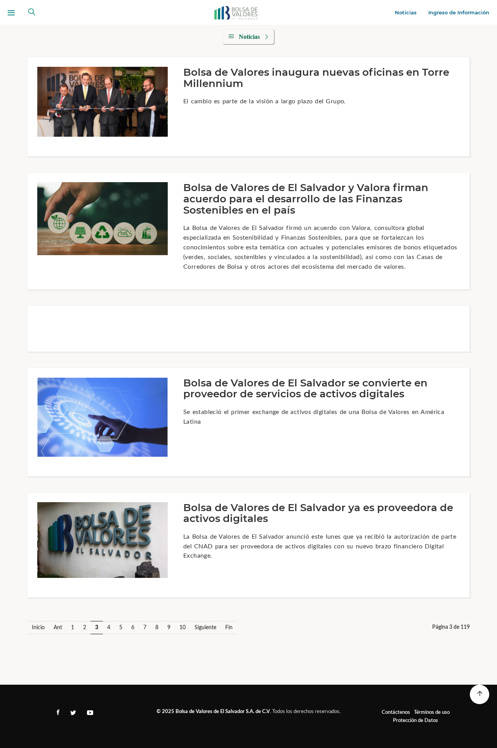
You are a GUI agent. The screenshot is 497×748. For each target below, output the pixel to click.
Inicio (38, 627)
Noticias (406, 12)
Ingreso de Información (458, 12)
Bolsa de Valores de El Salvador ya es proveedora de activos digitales (318, 513)
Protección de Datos (415, 720)
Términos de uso (432, 712)
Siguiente (205, 627)
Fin (229, 627)
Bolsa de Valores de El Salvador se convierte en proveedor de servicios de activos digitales (305, 388)
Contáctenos (396, 712)
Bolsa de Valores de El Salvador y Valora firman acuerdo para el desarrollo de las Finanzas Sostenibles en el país (305, 198)
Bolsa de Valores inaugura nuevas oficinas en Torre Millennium (316, 78)
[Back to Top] (479, 694)
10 (182, 627)
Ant (58, 627)
